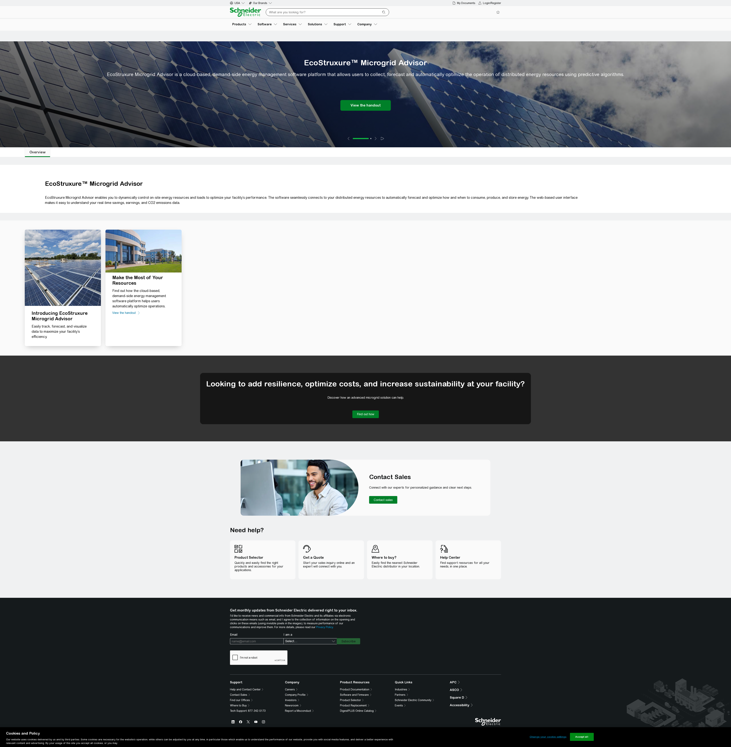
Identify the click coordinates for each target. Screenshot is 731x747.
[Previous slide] (348, 138)
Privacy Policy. (324, 627)
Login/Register (492, 3)
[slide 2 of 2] (370, 138)
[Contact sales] (383, 500)
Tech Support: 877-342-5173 (248, 710)
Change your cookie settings (548, 736)
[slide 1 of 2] (361, 138)
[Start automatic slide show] (382, 138)
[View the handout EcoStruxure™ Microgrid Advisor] (365, 105)
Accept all (581, 736)
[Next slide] (375, 138)
